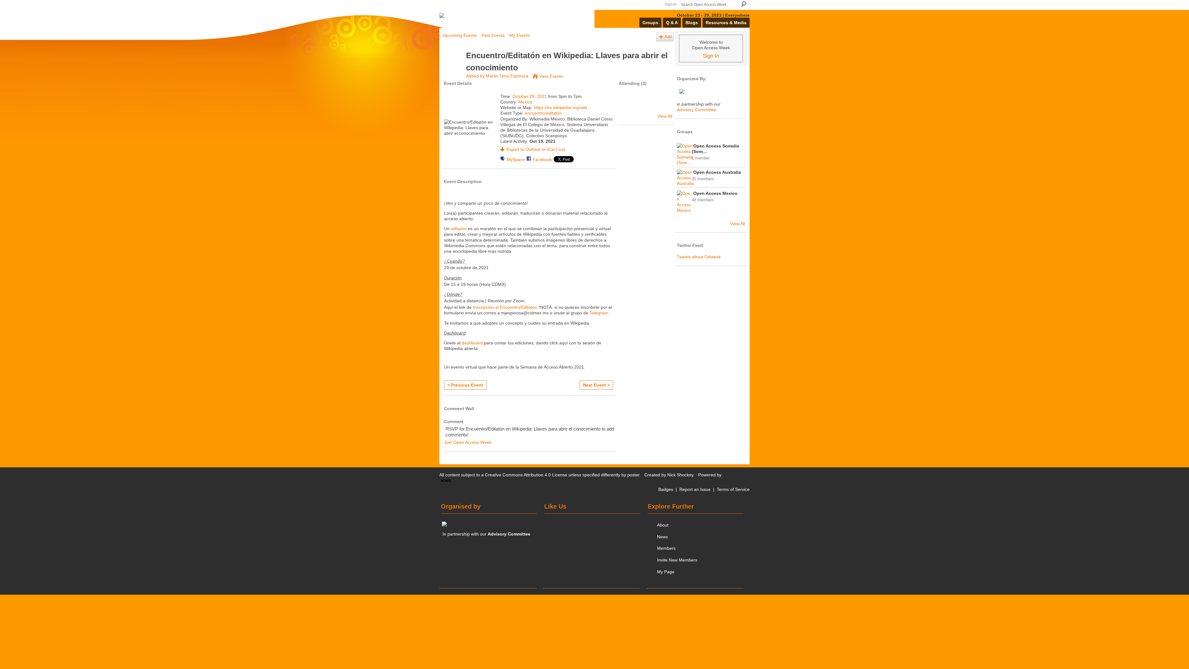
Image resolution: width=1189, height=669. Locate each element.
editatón (459, 228)
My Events (519, 35)
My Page (665, 571)
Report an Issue (695, 489)
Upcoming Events (459, 35)
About (663, 525)
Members (666, 548)
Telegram (599, 312)
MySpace (516, 159)
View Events (551, 76)
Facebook (542, 159)
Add (668, 37)
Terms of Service (733, 489)
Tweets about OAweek (699, 256)
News (662, 536)
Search (743, 4)
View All (664, 116)
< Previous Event (465, 385)
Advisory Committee (696, 109)
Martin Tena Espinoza (507, 75)
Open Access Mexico (715, 193)
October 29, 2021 (529, 96)
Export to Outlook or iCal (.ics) (536, 149)
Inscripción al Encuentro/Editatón (505, 307)
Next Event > (596, 385)
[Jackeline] (645, 105)
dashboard (472, 342)
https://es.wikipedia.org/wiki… (562, 107)
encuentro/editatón (543, 113)
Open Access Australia (717, 172)
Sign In (671, 4)
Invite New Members (677, 560)
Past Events (493, 35)
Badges (665, 489)
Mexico (525, 101)
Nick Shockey (680, 474)
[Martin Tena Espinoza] (452, 67)
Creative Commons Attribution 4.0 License (526, 474)
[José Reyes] (628, 105)
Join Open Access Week (467, 442)
